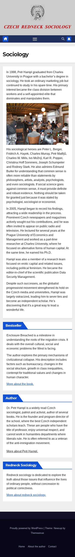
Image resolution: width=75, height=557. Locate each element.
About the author (36, 546)
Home (22, 546)
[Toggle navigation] (35, 38)
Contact (52, 546)
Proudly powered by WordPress (27, 528)
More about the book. (20, 384)
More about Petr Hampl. (22, 451)
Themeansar (37, 533)
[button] (63, 38)
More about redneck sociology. (26, 494)
